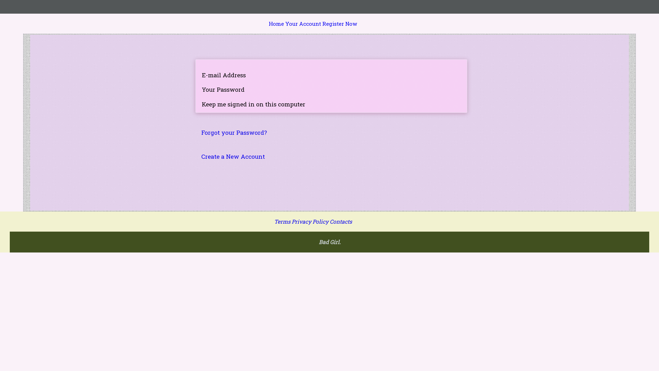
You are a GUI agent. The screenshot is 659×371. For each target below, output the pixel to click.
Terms (282, 221)
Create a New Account (233, 156)
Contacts (341, 221)
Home (276, 23)
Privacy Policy (310, 221)
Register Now (339, 23)
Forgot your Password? (234, 132)
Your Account (303, 23)
